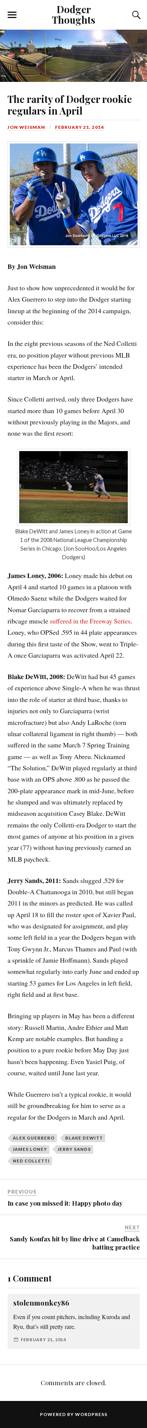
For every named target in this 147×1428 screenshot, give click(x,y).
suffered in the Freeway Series (90, 620)
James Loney (30, 1149)
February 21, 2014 (79, 127)
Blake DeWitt (84, 1137)
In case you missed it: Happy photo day (65, 1203)
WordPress (91, 1414)
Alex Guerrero (34, 1137)
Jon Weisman (26, 127)
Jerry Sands (74, 1149)
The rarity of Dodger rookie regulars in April (70, 104)
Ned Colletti (31, 1160)
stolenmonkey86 (41, 1302)
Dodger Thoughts (73, 14)
